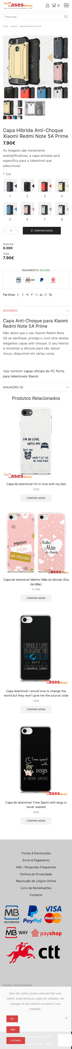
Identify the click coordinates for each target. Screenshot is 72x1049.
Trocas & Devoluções (36, 853)
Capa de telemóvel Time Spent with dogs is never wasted (36, 805)
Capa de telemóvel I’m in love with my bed (36, 484)
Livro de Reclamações (36, 888)
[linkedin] (41, 294)
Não (13, 1029)
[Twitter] (18, 294)
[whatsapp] (45, 294)
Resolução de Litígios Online (36, 881)
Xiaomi (14, 26)
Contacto (36, 895)
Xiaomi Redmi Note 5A (30, 26)
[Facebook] (22, 294)
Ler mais (16, 1040)
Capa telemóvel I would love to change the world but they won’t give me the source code (36, 693)
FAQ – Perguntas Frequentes (36, 867)
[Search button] (66, 17)
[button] (8, 68)
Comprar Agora (43, 230)
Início (5, 26)
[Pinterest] (32, 294)
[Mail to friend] (36, 294)
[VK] (27, 294)
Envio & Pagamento (36, 860)
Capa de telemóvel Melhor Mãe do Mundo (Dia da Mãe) (36, 582)
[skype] (50, 294)
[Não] (66, 1018)
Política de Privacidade (36, 874)
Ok (12, 1018)
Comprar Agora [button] (36, 498)
